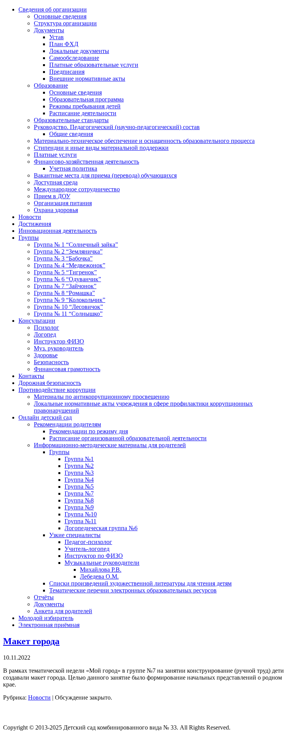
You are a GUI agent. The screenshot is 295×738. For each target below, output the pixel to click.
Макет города (31, 641)
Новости (39, 697)
